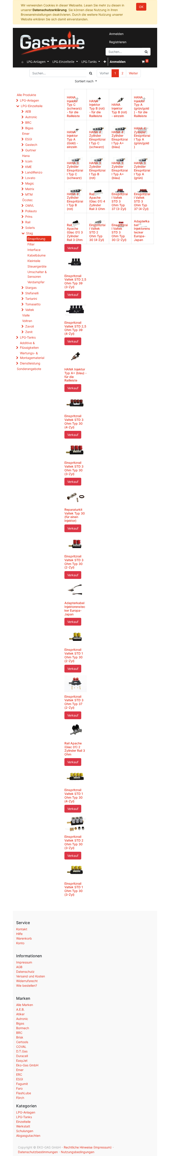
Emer (25, 133)
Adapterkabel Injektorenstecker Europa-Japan (142, 230)
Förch (20, 1098)
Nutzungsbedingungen (77, 1152)
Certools (22, 1042)
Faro (19, 1088)
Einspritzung (36, 239)
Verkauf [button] (72, 248)
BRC (28, 122)
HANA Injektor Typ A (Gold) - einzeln (72, 139)
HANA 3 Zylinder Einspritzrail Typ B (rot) (97, 170)
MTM (29, 194)
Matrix (29, 189)
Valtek (29, 310)
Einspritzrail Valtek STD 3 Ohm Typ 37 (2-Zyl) (73, 702)
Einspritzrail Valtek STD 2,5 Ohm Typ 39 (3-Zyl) (75, 281)
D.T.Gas (21, 1051)
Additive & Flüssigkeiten (29, 345)
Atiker (20, 1014)
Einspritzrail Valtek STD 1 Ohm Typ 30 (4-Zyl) (73, 795)
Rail (27, 222)
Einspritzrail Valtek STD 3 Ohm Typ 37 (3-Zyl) (120, 201)
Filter (31, 244)
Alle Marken (24, 1005)
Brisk (19, 1037)
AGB (19, 967)
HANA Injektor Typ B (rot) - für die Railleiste (97, 108)
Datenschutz (25, 971)
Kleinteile (33, 261)
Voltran (27, 321)
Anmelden (116, 34)
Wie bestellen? (26, 985)
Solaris (30, 227)
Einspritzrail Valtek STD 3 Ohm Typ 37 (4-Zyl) (142, 201)
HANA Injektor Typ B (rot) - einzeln (119, 110)
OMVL (29, 205)
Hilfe (19, 934)
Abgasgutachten (28, 1135)
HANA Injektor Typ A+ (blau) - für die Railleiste (75, 374)
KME (28, 167)
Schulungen (24, 1131)
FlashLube (23, 1093)
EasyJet (21, 1060)
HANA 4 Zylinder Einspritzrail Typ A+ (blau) (120, 139)
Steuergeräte (36, 266)
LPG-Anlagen (29, 100)
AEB (28, 111)
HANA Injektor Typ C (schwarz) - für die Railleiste (74, 106)
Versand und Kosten (30, 976)
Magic (29, 183)
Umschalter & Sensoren (37, 274)
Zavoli (29, 326)
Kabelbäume (36, 255)
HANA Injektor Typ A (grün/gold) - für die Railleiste (141, 106)
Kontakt (21, 929)
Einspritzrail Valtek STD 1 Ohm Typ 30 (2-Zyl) (73, 655)
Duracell (22, 1056)
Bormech (22, 1028)
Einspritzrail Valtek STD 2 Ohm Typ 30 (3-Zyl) (73, 842)
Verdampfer (35, 282)
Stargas (31, 287)
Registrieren (117, 42)
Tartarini (31, 299)
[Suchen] (146, 52)
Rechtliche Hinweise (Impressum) (88, 1147)
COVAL (21, 1046)
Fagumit (22, 1084)
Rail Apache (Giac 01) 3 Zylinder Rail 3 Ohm (75, 232)
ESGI (28, 139)
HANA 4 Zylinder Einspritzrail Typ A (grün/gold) (142, 137)
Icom (28, 161)
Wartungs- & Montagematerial (32, 355)
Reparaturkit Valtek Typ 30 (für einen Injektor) (74, 515)
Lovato (30, 178)
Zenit (29, 332)
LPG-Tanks (28, 337)
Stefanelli (32, 293)
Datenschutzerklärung (50, 10)
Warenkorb (24, 938)
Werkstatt (23, 1126)
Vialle (26, 315)
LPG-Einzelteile (31, 106)
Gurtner (30, 150)
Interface (34, 250)
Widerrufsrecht (27, 981)
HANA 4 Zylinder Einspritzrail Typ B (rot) (75, 201)
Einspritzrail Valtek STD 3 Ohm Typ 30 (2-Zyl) (120, 232)
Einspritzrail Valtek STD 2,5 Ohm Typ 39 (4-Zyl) (75, 328)
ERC (19, 1074)
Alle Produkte (26, 95)
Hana (26, 156)
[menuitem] (22, 62)
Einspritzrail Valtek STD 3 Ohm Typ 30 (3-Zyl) (73, 468)
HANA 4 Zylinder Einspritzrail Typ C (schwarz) (97, 139)
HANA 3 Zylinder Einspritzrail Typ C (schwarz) (75, 170)
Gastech (31, 144)
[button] (105, 62)
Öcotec (27, 200)
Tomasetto (33, 304)
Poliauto (31, 211)
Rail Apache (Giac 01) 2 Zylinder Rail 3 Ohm (74, 748)
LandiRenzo (33, 172)
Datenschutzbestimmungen (38, 1152)
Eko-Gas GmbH (27, 1065)
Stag (29, 233)
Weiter (133, 73)
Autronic (31, 117)
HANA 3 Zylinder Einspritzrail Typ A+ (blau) (120, 170)
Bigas (29, 128)
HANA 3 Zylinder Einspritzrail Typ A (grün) (142, 170)
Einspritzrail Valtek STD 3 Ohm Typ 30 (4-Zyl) (73, 421)
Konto (20, 943)
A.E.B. (20, 1009)
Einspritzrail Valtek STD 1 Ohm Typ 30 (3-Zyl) (73, 889)
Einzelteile (23, 1121)
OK (141, 7)
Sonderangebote (29, 369)
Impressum (24, 962)
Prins (28, 216)
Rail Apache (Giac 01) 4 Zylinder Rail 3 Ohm (97, 201)
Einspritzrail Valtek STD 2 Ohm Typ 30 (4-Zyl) (97, 232)
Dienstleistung (30, 363)
